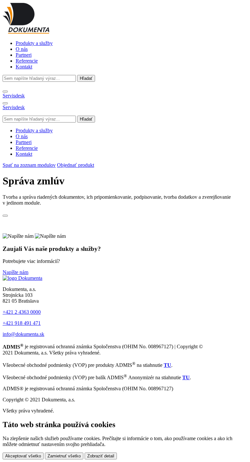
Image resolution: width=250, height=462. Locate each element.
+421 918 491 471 (22, 323)
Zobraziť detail (100, 456)
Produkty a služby (34, 43)
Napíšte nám (15, 272)
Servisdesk (14, 95)
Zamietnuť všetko (64, 456)
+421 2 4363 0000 (22, 312)
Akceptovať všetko (23, 456)
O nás (22, 49)
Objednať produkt (75, 165)
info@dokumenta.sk (23, 334)
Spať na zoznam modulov (29, 165)
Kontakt (24, 66)
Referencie (27, 61)
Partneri (24, 55)
